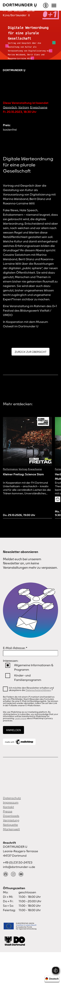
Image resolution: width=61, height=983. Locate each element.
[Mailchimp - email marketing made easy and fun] (19, 742)
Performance (10, 469)
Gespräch (10, 107)
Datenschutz (12, 798)
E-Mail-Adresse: (15, 648)
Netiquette (10, 825)
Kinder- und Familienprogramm (27, 677)
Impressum (10, 802)
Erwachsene (38, 107)
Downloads (11, 816)
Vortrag (23, 107)
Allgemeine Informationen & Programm (33, 667)
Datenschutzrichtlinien (38, 690)
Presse (7, 811)
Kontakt (8, 807)
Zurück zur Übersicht (30, 352)
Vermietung (11, 820)
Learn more (20, 718)
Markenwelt (11, 829)
